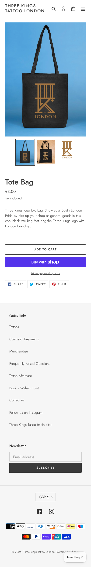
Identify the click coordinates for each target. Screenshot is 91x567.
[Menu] (83, 8)
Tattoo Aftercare (20, 375)
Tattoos (14, 326)
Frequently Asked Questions (29, 363)
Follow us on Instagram (25, 412)
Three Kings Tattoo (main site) (30, 424)
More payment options (45, 273)
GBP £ (44, 497)
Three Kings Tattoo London (25, 8)
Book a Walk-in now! (24, 388)
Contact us (16, 400)
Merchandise (18, 351)
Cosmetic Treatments (24, 339)
